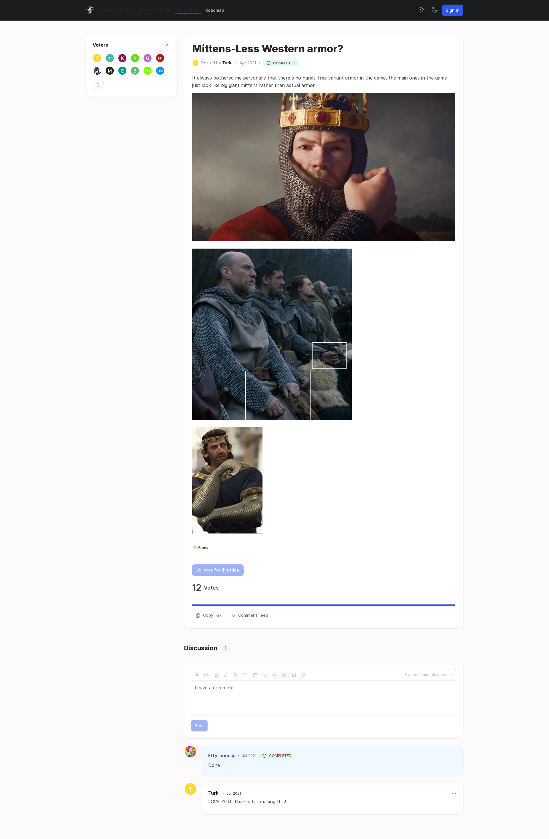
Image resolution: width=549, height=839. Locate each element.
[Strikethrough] (235, 675)
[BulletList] (245, 675)
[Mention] (284, 675)
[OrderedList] (255, 675)
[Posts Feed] (422, 10)
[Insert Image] (294, 675)
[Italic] (226, 675)
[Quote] (274, 675)
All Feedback (188, 10)
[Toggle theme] (434, 10)
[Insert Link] (303, 675)
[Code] (264, 675)
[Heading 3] (206, 675)
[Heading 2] (196, 675)
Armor (203, 547)
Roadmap (214, 10)
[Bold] (216, 675)
